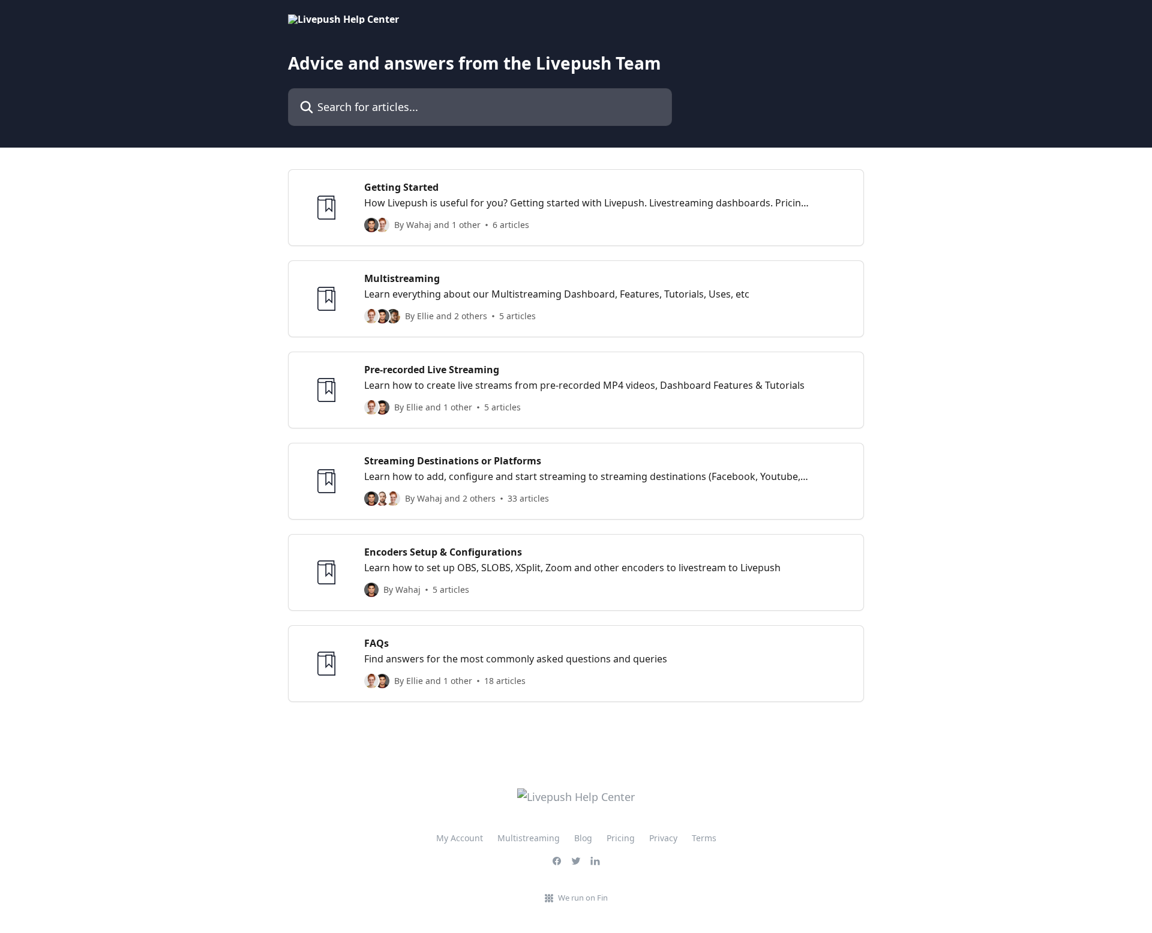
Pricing (621, 838)
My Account (459, 838)
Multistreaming (528, 838)
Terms (704, 838)
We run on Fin (583, 897)
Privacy (663, 838)
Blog (583, 838)
